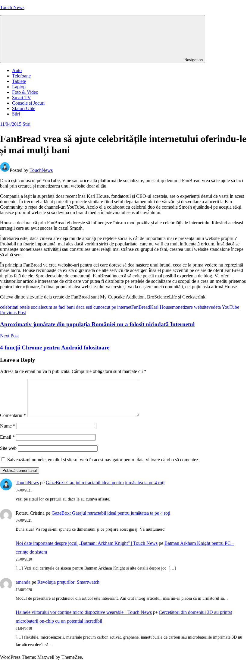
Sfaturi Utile (23, 108)
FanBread (140, 307)
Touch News (12, 7)
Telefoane (21, 75)
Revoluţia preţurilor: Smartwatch (68, 582)
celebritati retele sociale (22, 307)
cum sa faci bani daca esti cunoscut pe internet (87, 307)
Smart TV (21, 97)
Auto (17, 70)
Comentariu (13, 415)
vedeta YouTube (223, 307)
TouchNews (41, 170)
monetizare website (190, 307)
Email (7, 437)
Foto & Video (25, 92)
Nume (7, 425)
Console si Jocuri (28, 103)
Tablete (19, 81)
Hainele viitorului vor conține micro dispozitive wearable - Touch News (84, 612)
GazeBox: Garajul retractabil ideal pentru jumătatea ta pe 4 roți (105, 482)
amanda (23, 582)
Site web (8, 448)
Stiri (16, 113)
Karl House (161, 307)
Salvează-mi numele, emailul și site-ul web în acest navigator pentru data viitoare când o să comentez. (103, 459)
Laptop (19, 86)
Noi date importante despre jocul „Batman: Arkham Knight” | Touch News (87, 543)
